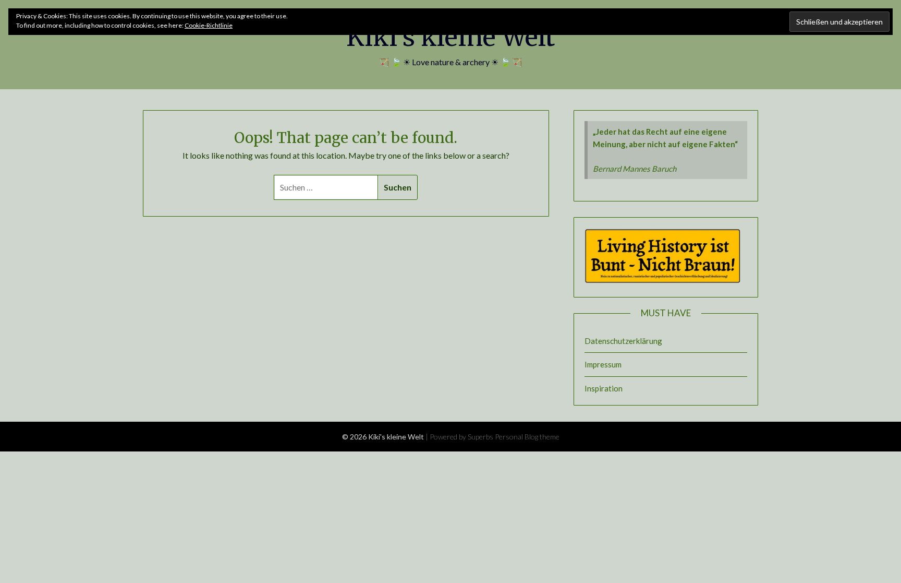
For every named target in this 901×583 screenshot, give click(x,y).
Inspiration (604, 388)
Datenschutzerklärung (623, 341)
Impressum (603, 364)
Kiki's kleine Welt (450, 37)
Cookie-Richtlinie (209, 25)
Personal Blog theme (527, 436)
